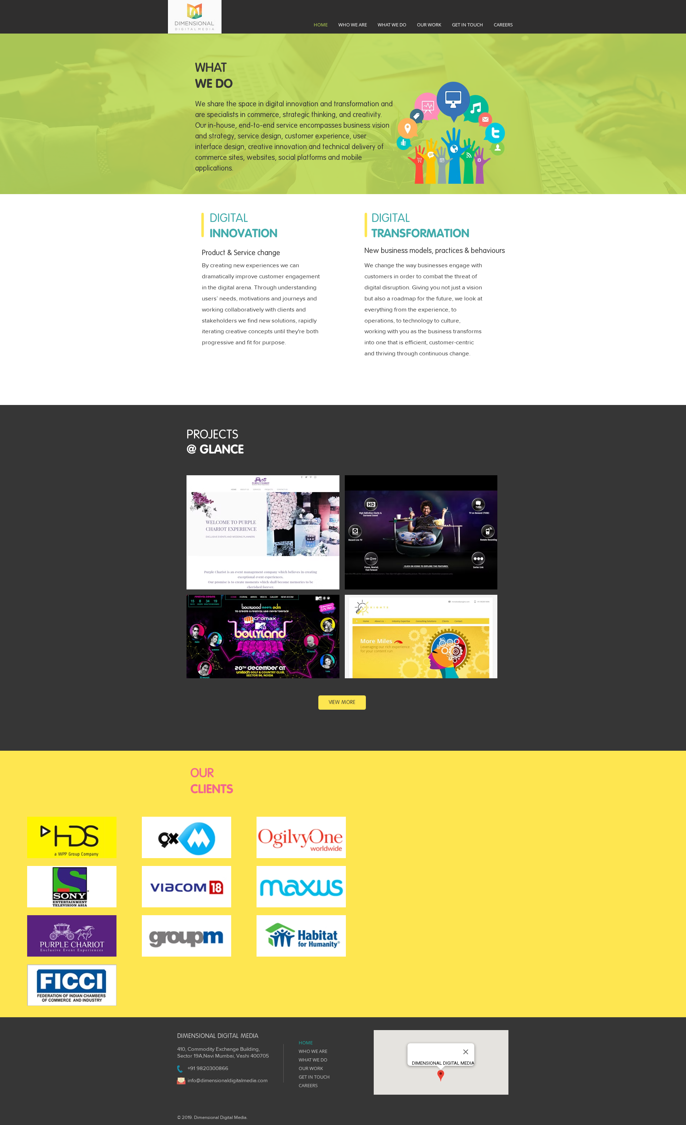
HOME (306, 1042)
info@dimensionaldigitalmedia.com (228, 1080)
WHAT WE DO (313, 1059)
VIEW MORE (342, 702)
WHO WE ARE (313, 1051)
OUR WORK (311, 1068)
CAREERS (308, 1085)
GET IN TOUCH (314, 1077)
